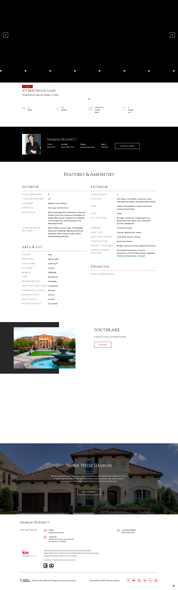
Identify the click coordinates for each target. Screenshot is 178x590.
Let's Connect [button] (89, 492)
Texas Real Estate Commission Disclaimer (60, 556)
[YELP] (150, 580)
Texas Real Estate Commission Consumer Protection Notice (67, 550)
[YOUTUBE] (134, 580)
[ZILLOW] (156, 580)
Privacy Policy (113, 580)
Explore (103, 345)
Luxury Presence (68, 580)
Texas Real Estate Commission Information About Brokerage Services (71, 553)
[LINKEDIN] (145, 580)
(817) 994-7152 (67, 147)
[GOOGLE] (139, 580)
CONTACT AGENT (127, 146)
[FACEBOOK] (128, 580)
